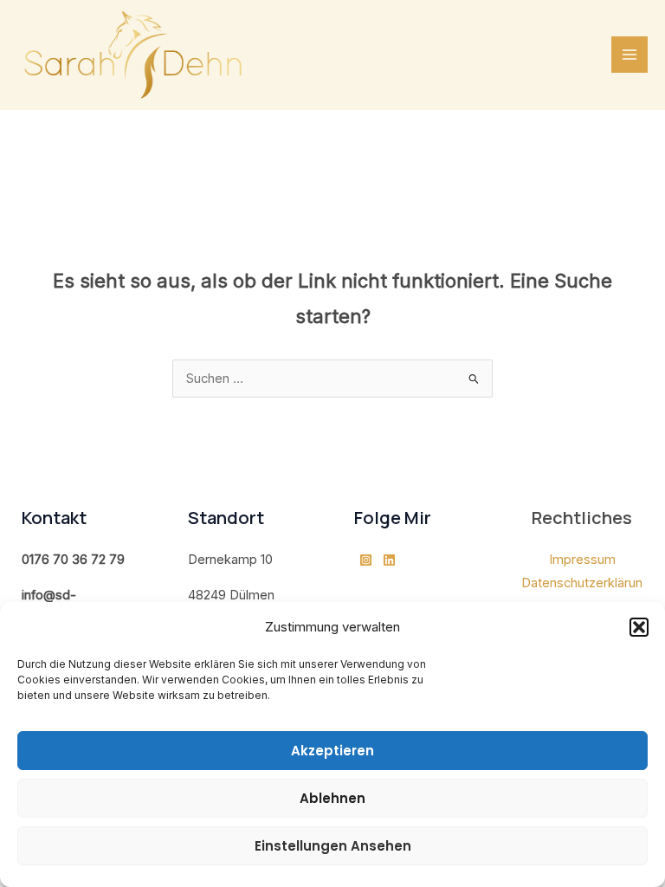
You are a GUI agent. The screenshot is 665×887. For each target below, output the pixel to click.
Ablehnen (332, 798)
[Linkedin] (389, 560)
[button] (639, 627)
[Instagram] (366, 560)
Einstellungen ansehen (333, 846)
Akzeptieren (332, 750)
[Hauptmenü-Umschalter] (629, 54)
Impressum (582, 559)
